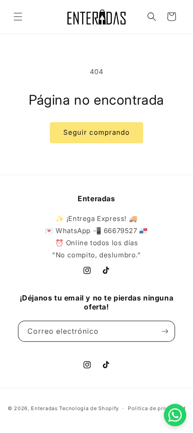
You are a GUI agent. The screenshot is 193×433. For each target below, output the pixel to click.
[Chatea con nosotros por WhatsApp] (175, 415)
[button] (18, 17)
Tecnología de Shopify (89, 408)
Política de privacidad (156, 408)
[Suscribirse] (165, 331)
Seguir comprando (96, 132)
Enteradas (44, 408)
